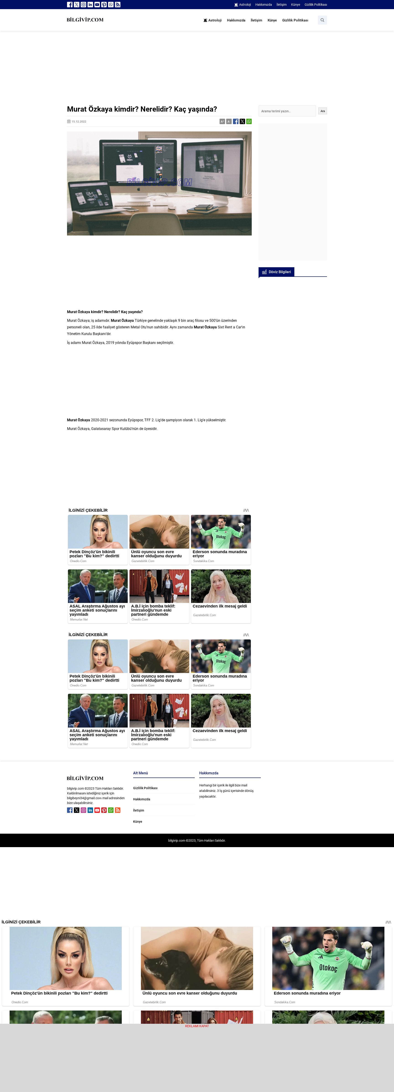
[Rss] (117, 4)
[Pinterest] (104, 4)
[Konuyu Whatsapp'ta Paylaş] (249, 121)
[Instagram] (83, 4)
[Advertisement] (197, 71)
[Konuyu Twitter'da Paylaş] (242, 121)
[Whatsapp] (111, 4)
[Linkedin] (90, 4)
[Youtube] (97, 4)
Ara (323, 111)
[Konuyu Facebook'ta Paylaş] (235, 121)
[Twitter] (76, 4)
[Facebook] (70, 4)
